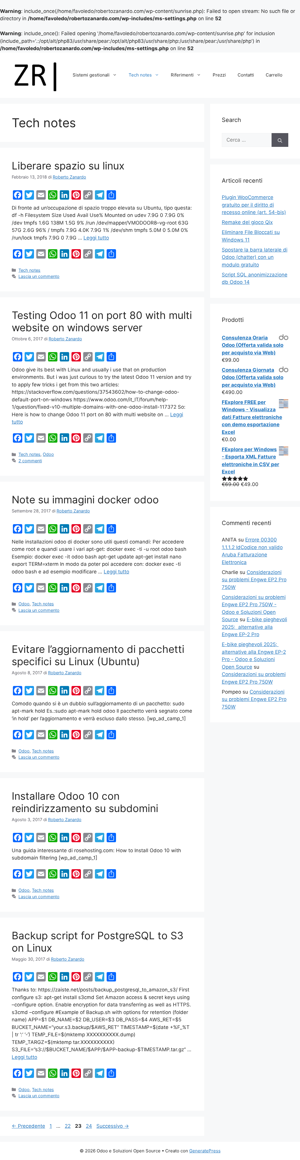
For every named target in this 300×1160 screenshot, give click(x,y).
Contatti (246, 75)
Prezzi (219, 75)
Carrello (274, 75)
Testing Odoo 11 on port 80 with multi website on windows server (102, 321)
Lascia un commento (38, 276)
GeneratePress (205, 1151)
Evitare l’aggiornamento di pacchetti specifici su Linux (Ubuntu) (98, 655)
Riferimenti (182, 75)
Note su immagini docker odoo (85, 499)
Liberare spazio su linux (68, 165)
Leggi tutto (96, 238)
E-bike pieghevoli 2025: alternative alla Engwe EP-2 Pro (254, 626)
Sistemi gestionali (91, 75)
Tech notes (140, 75)
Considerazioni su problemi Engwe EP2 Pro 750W (254, 579)
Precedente (28, 1126)
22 (68, 1126)
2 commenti (30, 460)
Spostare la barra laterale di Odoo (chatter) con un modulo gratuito (254, 257)
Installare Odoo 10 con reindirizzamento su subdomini (85, 802)
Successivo (112, 1126)
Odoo (48, 454)
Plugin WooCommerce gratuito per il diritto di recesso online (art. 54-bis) (254, 204)
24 (89, 1126)
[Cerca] (280, 140)
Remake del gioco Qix (247, 222)
